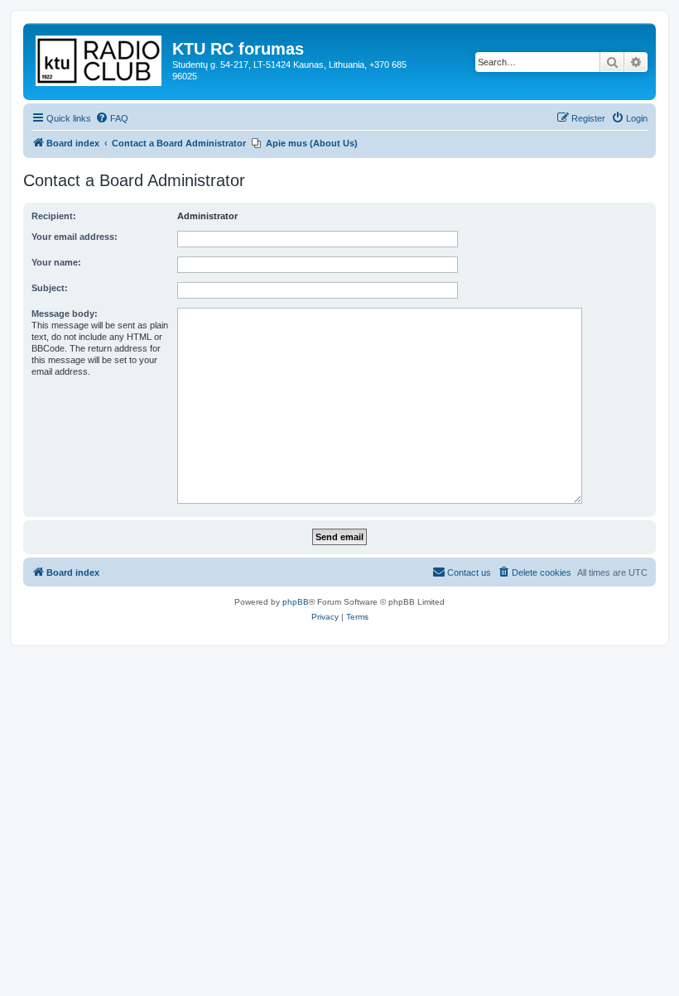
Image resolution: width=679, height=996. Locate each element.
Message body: (64, 313)
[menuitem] (111, 118)
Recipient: (53, 216)
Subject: (49, 288)
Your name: (56, 262)
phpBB (295, 601)
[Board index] (99, 57)
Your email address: (74, 237)
